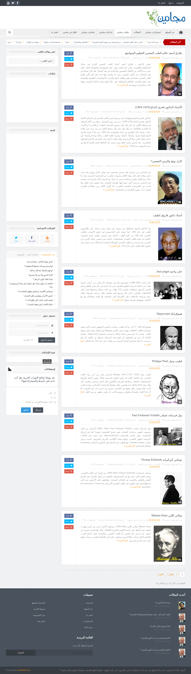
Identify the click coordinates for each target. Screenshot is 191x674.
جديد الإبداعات (48, 352)
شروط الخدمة (39, 609)
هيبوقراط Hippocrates (169, 313)
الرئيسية (180, 3)
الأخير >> (161, 574)
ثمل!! (87, 42)
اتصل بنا (161, 3)
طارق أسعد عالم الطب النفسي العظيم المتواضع (153, 53)
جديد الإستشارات (48, 254)
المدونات (20, 254)
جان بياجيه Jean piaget (169, 271)
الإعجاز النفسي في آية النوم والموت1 (155, 650)
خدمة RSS (89, 627)
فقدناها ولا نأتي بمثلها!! (71, 42)
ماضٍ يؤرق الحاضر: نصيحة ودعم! (40, 262)
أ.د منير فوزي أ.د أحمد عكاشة (143, 220)
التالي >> (170, 574)
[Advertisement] (32, 101)
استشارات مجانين (153, 32)
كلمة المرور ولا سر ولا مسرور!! (40, 275)
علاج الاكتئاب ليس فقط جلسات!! (40, 304)
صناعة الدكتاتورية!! (162, 603)
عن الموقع (169, 32)
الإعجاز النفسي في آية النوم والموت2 (155, 638)
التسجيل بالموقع (38, 603)
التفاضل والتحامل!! (100, 42)
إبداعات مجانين (105, 32)
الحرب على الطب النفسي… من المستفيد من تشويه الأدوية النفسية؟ (137, 42)
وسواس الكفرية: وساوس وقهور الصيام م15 (35, 291)
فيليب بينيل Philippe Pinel (167, 361)
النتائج (25, 410)
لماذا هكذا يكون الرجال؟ (43, 279)
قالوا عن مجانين (70, 32)
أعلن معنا (41, 621)
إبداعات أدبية (32, 254)
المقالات (137, 32)
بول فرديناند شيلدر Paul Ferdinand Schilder (157, 415)
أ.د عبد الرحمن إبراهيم (135, 276)
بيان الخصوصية (39, 615)
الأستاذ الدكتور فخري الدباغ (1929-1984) (158, 107)
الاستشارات (88, 621)
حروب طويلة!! (14, 42)
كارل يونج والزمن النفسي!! (166, 161)
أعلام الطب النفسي (171, 58)
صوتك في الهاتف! (52, 42)
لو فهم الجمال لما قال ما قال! (41, 270)
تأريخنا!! (38, 42)
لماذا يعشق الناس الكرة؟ (160, 626)
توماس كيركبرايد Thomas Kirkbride (161, 459)
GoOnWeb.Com (23, 670)
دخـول (171, 3)
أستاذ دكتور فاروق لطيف (167, 215)
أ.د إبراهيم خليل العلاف (135, 112)
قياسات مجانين (87, 32)
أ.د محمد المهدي (137, 58)
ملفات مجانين (123, 32)
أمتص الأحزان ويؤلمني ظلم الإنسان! (38, 296)
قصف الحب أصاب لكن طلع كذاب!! (39, 300)
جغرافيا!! (27, 42)
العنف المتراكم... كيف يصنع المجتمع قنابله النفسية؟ (149, 614)
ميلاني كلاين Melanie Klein (166, 515)
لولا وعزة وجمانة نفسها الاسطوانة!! (38, 266)
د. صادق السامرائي (136, 166)
